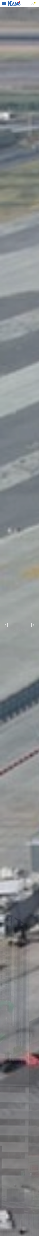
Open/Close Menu (4, 3)
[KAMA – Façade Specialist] (19, 3)
